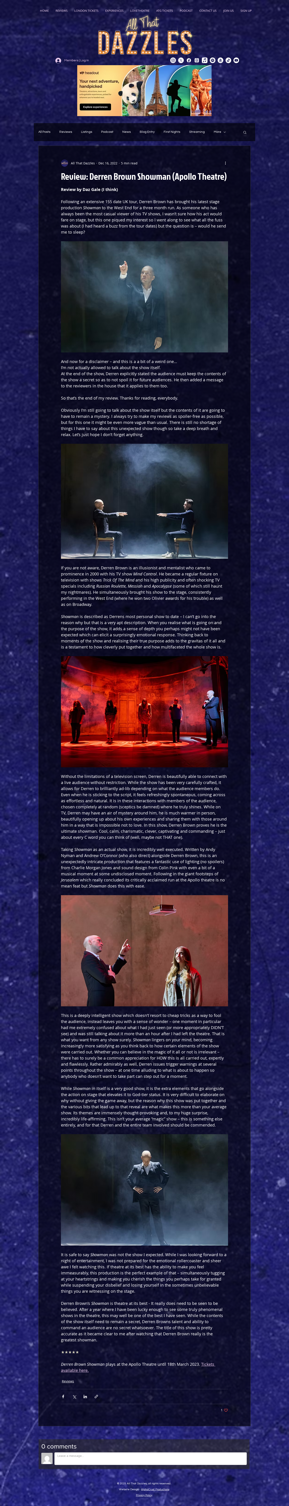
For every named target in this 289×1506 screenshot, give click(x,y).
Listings (86, 131)
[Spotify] (212, 60)
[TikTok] (228, 60)
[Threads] (197, 60)
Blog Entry (147, 131)
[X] (181, 60)
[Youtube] (236, 60)
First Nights (172, 131)
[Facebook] (189, 60)
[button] (245, 132)
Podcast (107, 131)
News (126, 131)
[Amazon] (220, 60)
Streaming (197, 131)
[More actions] (225, 163)
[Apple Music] (204, 60)
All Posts (44, 131)
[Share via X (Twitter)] (74, 1396)
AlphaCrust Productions (155, 1489)
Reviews (65, 131)
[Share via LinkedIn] (85, 1396)
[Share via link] (96, 1396)
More (217, 131)
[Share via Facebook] (63, 1396)
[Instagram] (173, 60)
